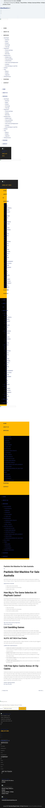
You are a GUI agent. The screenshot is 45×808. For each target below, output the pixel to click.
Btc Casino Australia (8, 684)
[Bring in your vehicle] (3, 776)
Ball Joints (7, 53)
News (2, 766)
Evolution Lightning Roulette (9, 682)
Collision (6, 67)
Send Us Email (4, 798)
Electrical (7, 39)
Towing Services (7, 76)
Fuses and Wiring (8, 58)
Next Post (41, 690)
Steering (7, 51)
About (2, 762)
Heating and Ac (3, 748)
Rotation (7, 73)
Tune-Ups (7, 46)
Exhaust (7, 43)
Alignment (7, 74)
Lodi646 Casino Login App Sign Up (10, 645)
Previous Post (4, 690)
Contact (6, 82)
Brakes (6, 41)
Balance (7, 71)
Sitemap (40, 806)
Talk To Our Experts (4, 729)
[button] (12, 86)
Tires (5, 69)
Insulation (7, 64)
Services (6, 35)
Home (5, 28)
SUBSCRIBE (22, 708)
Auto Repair (6, 37)
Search (1, 708)
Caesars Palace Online (8, 624)
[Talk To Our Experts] (1, 727)
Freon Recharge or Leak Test (11, 66)
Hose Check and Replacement (11, 62)
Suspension (6, 48)
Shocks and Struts (9, 50)
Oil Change (7, 44)
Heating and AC (7, 55)
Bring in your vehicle (5, 779)
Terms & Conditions (32, 806)
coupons (6, 79)
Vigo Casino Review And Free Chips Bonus (12, 622)
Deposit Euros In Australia (9, 583)
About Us (6, 31)
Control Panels (8, 60)
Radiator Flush (8, 57)
